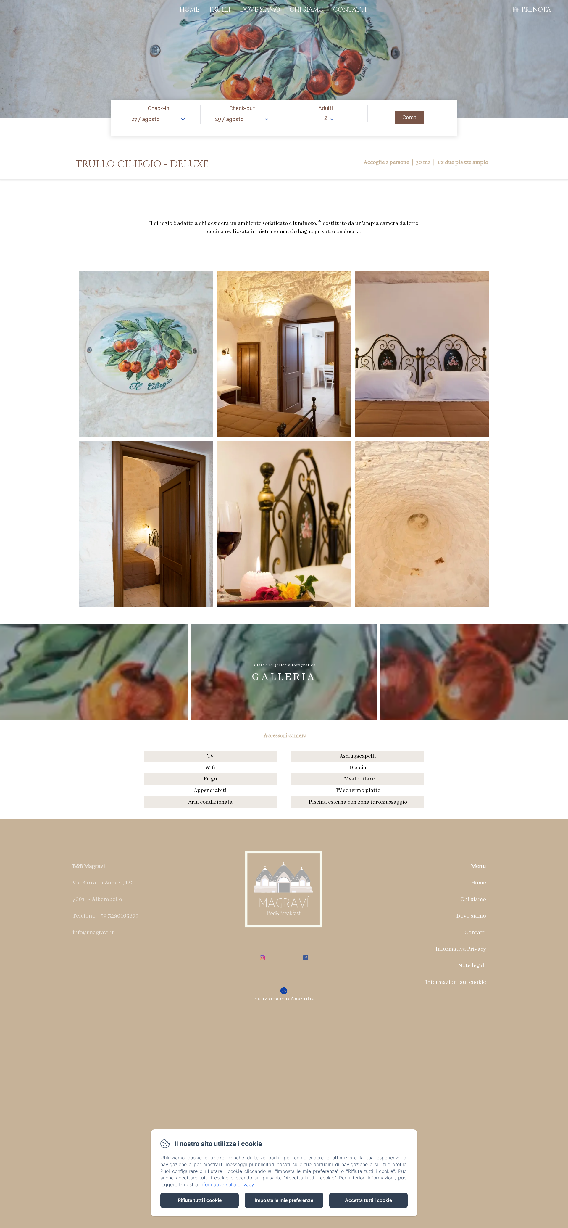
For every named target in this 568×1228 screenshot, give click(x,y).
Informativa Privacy (461, 949)
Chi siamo (307, 10)
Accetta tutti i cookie (368, 1200)
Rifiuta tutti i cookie (200, 1200)
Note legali (472, 965)
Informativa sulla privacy (226, 1184)
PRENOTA (536, 10)
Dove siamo (260, 10)
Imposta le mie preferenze (284, 1200)
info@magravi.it (93, 932)
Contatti (350, 10)
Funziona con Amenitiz (284, 998)
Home (189, 10)
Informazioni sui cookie (455, 982)
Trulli (219, 10)
